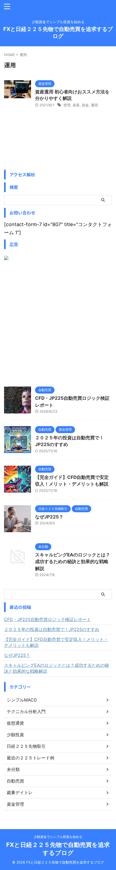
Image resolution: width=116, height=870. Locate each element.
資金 (85, 105)
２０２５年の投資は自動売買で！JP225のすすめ (51, 629)
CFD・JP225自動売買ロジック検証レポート (47, 619)
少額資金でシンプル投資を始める (58, 837)
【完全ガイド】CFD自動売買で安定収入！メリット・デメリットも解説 (56, 642)
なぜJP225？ (49, 517)
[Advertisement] (58, 323)
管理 (66, 105)
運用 (94, 105)
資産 (76, 105)
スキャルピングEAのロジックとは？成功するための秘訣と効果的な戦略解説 (72, 561)
